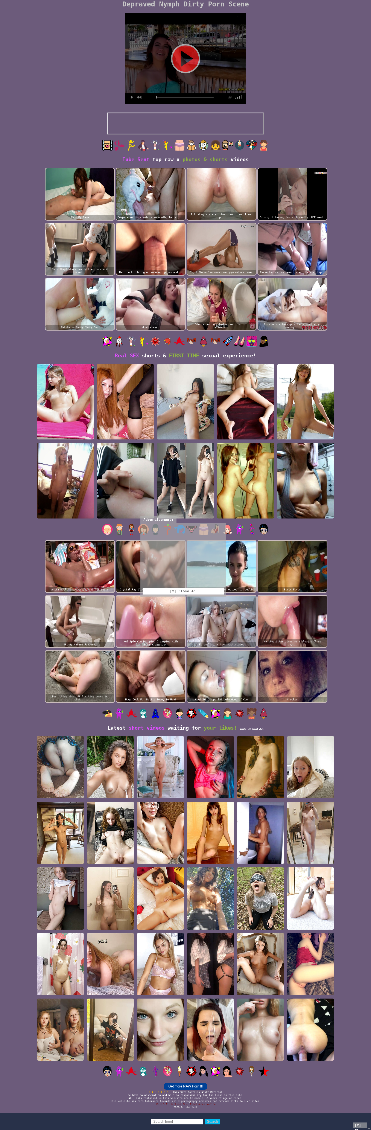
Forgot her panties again (60, 794)
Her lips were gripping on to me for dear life (310, 1054)
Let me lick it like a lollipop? (310, 794)
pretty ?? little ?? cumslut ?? (260, 1056)
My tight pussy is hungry (125, 437)
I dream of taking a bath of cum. (210, 794)
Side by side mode (110, 862)
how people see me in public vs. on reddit (185, 514)
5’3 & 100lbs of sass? (310, 993)
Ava (160, 927)
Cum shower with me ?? (60, 993)
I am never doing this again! (210, 1056)
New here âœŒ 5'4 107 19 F (65, 437)
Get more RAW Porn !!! (185, 1086)
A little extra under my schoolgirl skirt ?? (210, 989)
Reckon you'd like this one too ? (125, 514)
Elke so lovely (160, 796)
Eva (210, 862)
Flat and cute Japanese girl (60, 860)
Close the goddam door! (260, 860)
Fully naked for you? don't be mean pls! (310, 860)
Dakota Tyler (311, 927)
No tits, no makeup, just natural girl (60, 925)
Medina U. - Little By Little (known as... (260, 991)
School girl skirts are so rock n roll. (110, 1056)
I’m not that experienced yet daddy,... (160, 989)
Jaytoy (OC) (185, 437)
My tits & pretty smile (110, 925)
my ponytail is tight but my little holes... (65, 514)
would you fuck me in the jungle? (110, 794)
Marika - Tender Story (245, 437)
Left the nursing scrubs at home (260, 925)
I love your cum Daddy (160, 1059)
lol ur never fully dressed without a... (110, 991)
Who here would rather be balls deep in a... (160, 860)
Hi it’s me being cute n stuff (210, 925)
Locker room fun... (245, 516)
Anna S (260, 796)
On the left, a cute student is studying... (60, 1054)
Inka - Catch (305, 437)
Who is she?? (305, 516)
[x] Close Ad (360, 1125)
